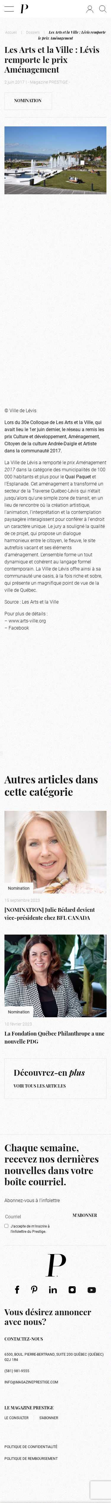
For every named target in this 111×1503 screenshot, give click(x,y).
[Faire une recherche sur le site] (103, 9)
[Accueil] (24, 8)
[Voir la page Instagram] (72, 1289)
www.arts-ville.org (27, 620)
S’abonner (48, 1417)
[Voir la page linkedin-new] (53, 1289)
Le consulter (16, 1417)
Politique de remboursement (31, 1458)
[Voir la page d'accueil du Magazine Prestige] (55, 1265)
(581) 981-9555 (16, 1370)
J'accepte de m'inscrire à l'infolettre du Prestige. (30, 1229)
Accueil (11, 32)
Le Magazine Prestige (29, 1408)
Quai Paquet (78, 476)
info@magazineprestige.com (31, 1382)
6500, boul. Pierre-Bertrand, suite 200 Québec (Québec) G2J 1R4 (54, 1357)
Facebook (19, 628)
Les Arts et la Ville (74, 422)
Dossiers (33, 32)
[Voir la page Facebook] (17, 1289)
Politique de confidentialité (30, 1446)
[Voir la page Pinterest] (34, 1289)
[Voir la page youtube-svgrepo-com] (92, 1289)
